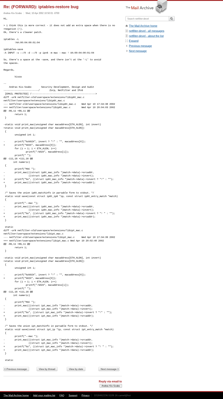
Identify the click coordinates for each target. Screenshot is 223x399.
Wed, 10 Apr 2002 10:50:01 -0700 (42, 13)
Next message (109, 369)
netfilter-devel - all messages (146, 30)
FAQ (61, 395)
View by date (76, 369)
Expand (134, 40)
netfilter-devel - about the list (146, 36)
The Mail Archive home (143, 25)
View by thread (47, 369)
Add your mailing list (44, 395)
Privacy (86, 395)
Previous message (16, 369)
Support (73, 395)
